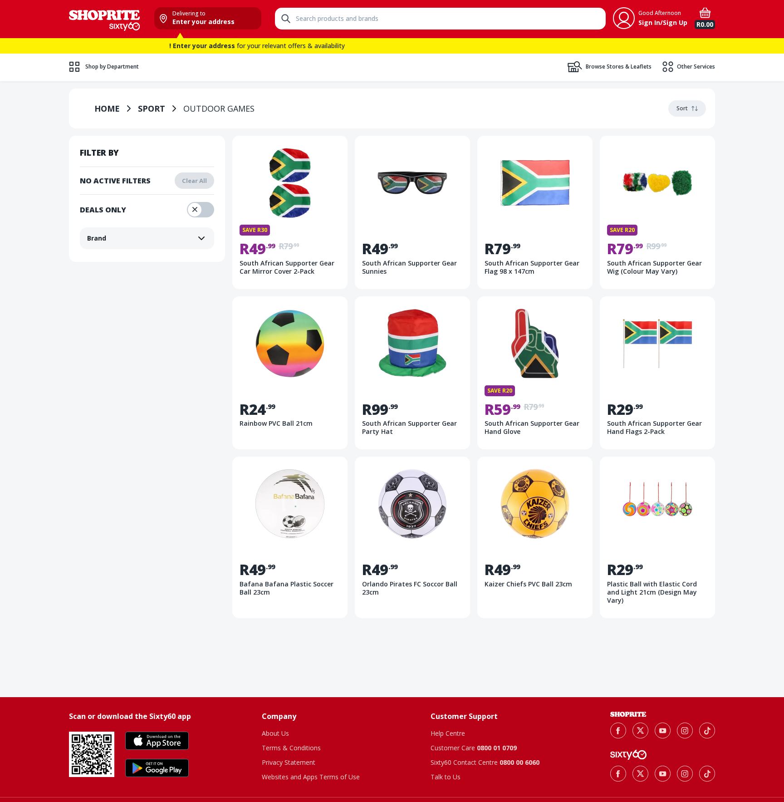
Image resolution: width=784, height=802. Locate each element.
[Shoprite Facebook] (618, 730)
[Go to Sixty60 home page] (628, 754)
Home (107, 108)
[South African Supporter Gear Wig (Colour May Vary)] (657, 212)
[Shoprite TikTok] (707, 730)
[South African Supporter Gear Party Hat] (412, 373)
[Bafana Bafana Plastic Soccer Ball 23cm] (290, 537)
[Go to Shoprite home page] (628, 714)
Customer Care (474, 747)
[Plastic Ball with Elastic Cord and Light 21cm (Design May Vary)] (657, 537)
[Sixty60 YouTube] (663, 774)
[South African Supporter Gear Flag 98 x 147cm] (535, 212)
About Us (275, 733)
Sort (682, 108)
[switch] (200, 209)
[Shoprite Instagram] (685, 730)
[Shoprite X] (640, 730)
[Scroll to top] (766, 643)
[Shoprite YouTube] (663, 730)
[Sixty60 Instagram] (685, 774)
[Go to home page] (104, 19)
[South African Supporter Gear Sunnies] (412, 212)
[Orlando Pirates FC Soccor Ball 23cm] (412, 537)
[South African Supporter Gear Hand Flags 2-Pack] (657, 373)
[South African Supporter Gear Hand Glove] (535, 373)
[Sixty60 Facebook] (618, 774)
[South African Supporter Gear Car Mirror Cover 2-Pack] (290, 212)
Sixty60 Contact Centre (485, 762)
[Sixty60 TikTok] (707, 774)
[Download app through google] (157, 768)
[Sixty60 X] (640, 774)
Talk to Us (446, 776)
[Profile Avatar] (624, 18)
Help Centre (448, 733)
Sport (151, 108)
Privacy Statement (288, 762)
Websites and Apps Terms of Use (311, 776)
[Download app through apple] (157, 741)
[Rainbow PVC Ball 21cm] (290, 373)
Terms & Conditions (291, 747)
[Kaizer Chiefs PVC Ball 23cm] (535, 537)
